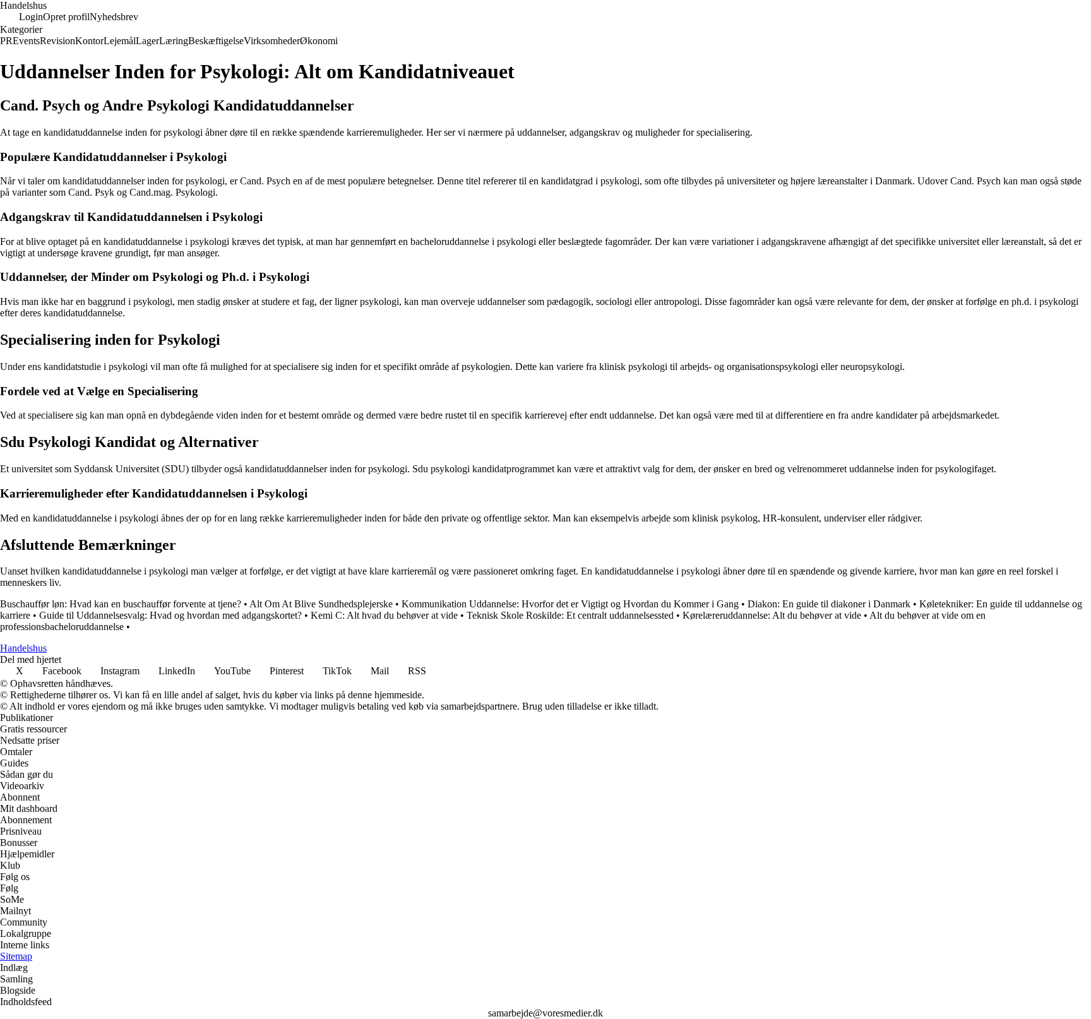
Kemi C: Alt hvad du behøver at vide (384, 615)
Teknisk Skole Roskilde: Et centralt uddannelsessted (570, 615)
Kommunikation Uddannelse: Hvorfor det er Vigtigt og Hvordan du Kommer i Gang (570, 604)
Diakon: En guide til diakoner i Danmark (829, 604)
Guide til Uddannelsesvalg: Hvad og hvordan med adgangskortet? (170, 615)
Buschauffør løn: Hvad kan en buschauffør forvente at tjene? (120, 604)
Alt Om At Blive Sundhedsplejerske (321, 604)
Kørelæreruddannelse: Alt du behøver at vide (772, 615)
